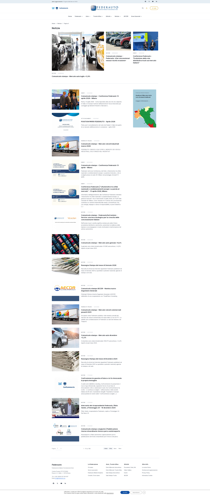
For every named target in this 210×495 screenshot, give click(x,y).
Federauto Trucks (86, 140)
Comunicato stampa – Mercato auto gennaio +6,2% (101, 243)
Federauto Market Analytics (95, 472)
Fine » (120, 448)
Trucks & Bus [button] (97, 16)
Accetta (125, 492)
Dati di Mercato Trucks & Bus (114, 470)
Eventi (135, 53)
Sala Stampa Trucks (111, 475)
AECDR (126, 16)
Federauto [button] (78, 16)
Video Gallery (127, 470)
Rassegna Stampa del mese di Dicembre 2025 (99, 359)
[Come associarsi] (147, 8)
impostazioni (110, 493)
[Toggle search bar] (143, 8)
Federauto (57, 465)
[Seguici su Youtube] (61, 483)
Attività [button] (108, 16)
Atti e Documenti (86, 118)
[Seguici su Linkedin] (65, 483)
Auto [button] (87, 16)
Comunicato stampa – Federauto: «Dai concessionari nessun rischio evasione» (118, 58)
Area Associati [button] (135, 16)
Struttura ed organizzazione (149, 470)
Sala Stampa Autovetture (113, 472)
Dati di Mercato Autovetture (113, 467)
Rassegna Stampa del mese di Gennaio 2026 (98, 265)
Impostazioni (136, 492)
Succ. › (115, 448)
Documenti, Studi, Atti (130, 467)
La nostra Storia (146, 467)
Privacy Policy (146, 472)
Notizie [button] (117, 16)
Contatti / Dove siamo (94, 475)
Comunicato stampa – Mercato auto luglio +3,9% (71, 76)
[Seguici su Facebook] (53, 483)
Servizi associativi (93, 470)
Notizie (54, 73)
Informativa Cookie (147, 475)
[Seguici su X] (57, 483)
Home (70, 16)
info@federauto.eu (60, 478)
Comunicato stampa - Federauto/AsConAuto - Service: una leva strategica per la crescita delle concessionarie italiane (100, 217)
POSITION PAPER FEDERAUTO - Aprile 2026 (98, 122)
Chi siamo (90, 467)
